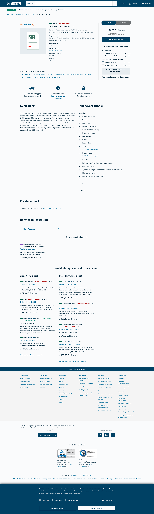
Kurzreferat (26, 74)
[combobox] (76, 3)
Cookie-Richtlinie (74, 493)
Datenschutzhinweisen (53, 493)
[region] (77, 496)
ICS (50, 74)
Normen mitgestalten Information (80, 74)
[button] (134, 3)
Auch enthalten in (27, 77)
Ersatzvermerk (60, 74)
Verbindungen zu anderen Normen (48, 77)
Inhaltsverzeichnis (39, 74)
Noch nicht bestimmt (55, 50)
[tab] (41, 229)
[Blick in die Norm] (33, 38)
